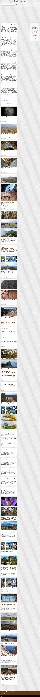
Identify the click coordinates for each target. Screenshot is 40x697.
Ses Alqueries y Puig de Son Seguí (7, 551)
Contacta (11, 691)
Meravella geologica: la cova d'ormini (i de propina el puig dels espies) (8, 25)
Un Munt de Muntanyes (35, 30)
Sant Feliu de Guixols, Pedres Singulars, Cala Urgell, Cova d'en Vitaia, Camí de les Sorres (9, 342)
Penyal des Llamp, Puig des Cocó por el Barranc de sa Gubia (8, 588)
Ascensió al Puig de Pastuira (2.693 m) (8, 133)
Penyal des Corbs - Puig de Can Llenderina (8, 470)
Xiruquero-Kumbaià (34, 35)
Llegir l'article (9, 103)
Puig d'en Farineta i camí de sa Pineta (8, 375)
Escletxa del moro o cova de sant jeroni (8, 271)
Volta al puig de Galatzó (5, 430)
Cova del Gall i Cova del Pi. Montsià (7, 384)
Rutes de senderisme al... (35, 32)
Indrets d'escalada (34, 31)
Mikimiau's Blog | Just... (35, 28)
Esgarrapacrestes (34, 34)
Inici (3, 691)
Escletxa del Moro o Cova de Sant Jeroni (8, 299)
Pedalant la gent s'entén (35, 38)
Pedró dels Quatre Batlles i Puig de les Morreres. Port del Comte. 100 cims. (8, 605)
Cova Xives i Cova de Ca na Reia (6, 150)
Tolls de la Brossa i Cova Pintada (6, 167)
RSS (6, 691)
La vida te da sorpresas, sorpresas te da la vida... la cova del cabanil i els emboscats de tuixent (9, 533)
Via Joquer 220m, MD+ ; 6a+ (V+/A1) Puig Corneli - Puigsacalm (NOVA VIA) (8, 247)
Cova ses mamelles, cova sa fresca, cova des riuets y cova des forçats (9, 439)
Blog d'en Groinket (34, 27)
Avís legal (3, 693)
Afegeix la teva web (33, 40)
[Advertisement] (20, 15)
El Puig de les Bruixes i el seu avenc (7, 116)
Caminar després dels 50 (35, 36)
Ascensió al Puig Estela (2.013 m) (7, 238)
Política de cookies (4, 694)
